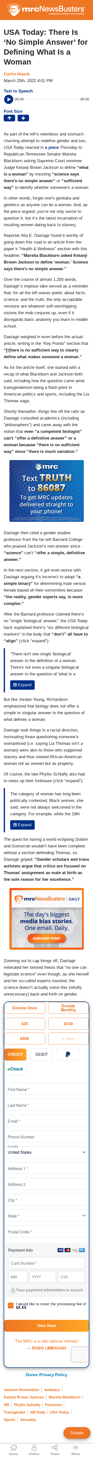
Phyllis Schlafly (27, 1405)
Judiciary (52, 1390)
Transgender (15, 1412)
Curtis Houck (17, 74)
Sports (9, 1419)
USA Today (59, 1412)
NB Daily (37, 1412)
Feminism (53, 1405)
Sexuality (28, 1419)
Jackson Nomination (21, 1390)
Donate (77, 1433)
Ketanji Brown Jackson (24, 1397)
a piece (52, 147)
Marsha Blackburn (64, 1397)
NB (6, 1405)
